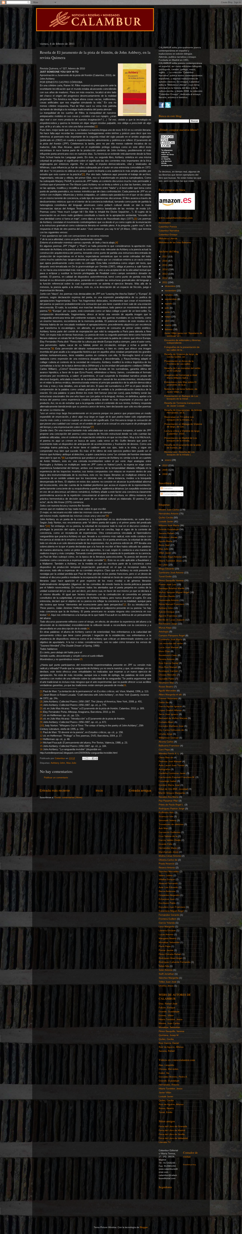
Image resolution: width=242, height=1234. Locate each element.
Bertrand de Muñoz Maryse (173, 718)
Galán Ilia (164, 702)
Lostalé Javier (166, 521)
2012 (165, 278)
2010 (165, 465)
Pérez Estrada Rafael (170, 954)
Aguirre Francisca (168, 616)
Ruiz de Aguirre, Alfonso (171, 1047)
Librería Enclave (167, 930)
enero (168, 460)
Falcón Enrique (167, 612)
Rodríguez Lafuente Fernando (174, 962)
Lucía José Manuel (168, 647)
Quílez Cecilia (166, 517)
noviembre (171, 290)
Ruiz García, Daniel (169, 1043)
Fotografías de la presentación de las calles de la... (182, 348)
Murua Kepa (165, 627)
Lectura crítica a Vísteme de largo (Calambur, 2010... (182, 432)
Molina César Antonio (170, 856)
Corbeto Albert (166, 722)
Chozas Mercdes (167, 675)
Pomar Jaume (166, 950)
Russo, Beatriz (166, 1108)
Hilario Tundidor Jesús (170, 561)
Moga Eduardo (166, 568)
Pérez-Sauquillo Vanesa (171, 580)
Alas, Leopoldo (166, 1065)
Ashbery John (58, 763)
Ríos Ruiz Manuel (168, 667)
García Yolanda (167, 923)
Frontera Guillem (167, 919)
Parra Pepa (165, 946)
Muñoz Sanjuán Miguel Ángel (174, 592)
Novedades (165, 223)
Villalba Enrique (167, 879)
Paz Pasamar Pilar (168, 800)
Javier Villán (165, 1092)
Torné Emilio (165, 576)
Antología (164, 631)
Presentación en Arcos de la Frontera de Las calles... (178, 362)
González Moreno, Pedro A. (173, 1077)
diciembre (170, 286)
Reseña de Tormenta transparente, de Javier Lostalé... (182, 404)
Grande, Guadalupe (169, 1011)
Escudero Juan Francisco (172, 907)
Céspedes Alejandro (169, 895)
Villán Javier (165, 553)
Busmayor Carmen (168, 671)
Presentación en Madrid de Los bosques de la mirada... (180, 439)
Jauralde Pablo (166, 679)
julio (167, 308)
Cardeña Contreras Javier (172, 773)
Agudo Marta (165, 541)
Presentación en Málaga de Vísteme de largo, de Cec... (183, 425)
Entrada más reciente (55, 790)
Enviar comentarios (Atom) (68, 797)
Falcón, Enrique (167, 1007)
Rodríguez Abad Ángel (170, 958)
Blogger (144, 1227)
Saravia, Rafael (167, 1051)
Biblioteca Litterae (168, 238)
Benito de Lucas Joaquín (172, 620)
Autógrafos (164, 769)
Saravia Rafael (166, 533)
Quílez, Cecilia (166, 1039)
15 (81, 659)
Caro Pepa (164, 749)
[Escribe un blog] (87, 758)
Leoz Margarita (167, 926)
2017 (165, 256)
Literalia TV (165, 1142)
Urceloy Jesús (166, 986)
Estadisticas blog (189, 1164)
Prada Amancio (167, 863)
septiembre (171, 299)
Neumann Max (166, 683)
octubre (169, 295)
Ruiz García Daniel (168, 663)
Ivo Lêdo (163, 565)
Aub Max (163, 828)
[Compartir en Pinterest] (96, 758)
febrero (169, 329)
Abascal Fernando (168, 883)
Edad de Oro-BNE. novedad (173, 789)
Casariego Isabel (167, 781)
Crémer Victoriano (168, 698)
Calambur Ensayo (168, 234)
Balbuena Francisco (169, 745)
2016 (165, 261)
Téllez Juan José (167, 982)
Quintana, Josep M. (169, 1035)
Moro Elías (164, 651)
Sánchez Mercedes (169, 871)
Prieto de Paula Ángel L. (171, 804)
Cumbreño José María (170, 639)
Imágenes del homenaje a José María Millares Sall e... (180, 376)
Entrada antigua (140, 790)
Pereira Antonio (167, 659)
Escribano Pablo (167, 903)
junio (168, 312)
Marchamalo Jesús (168, 852)
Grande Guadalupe (169, 529)
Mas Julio (71, 763)
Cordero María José (169, 785)
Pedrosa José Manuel (170, 761)
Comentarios (170, 494)
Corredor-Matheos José (171, 726)
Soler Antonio (166, 970)
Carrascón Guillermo (169, 832)
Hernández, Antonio (169, 1084)
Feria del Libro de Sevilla (172, 1134)
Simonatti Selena (167, 820)
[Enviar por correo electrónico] (83, 758)
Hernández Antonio (169, 513)
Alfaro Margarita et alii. (170, 694)
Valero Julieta (166, 875)
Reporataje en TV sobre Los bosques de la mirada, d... (179, 418)
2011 (165, 282)
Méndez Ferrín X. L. (169, 753)
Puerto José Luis (167, 584)
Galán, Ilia (164, 1073)
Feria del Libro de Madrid (172, 1130)
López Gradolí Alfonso (170, 710)
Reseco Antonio (167, 867)
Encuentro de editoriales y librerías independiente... (182, 341)
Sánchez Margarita (168, 978)
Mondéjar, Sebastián (169, 1027)
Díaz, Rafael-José (168, 1003)
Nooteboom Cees (168, 655)
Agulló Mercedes (167, 690)
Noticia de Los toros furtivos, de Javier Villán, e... (180, 390)
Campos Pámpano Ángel (172, 635)
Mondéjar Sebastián (169, 942)
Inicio (99, 790)
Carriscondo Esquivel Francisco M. (177, 777)
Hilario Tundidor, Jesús (170, 1019)
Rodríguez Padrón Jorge (171, 808)
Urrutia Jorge (165, 734)
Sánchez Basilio (167, 596)
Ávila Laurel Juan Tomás (171, 765)
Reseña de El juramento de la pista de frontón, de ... (182, 446)
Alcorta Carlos (166, 741)
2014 (165, 269)
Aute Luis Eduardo (168, 887)
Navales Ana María (168, 797)
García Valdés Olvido (170, 840)
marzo (168, 325)
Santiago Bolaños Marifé (171, 588)
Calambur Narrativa (169, 230)
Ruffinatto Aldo (166, 812)
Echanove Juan (167, 899)
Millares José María (169, 525)
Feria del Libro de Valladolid (173, 1138)
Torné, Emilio (165, 1112)
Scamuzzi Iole (166, 816)
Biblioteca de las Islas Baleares (175, 242)
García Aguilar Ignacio (170, 706)
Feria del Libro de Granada (173, 1126)
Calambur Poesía (168, 226)
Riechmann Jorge (168, 624)
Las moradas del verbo (171, 643)
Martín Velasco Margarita (172, 793)
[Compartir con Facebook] (93, 758)
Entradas (168, 488)
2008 (165, 474)
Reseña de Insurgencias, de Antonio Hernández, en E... (183, 411)
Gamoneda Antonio (169, 600)
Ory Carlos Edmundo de (171, 730)
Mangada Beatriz (167, 938)
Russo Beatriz (166, 686)
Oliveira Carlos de (168, 860)
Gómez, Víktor (166, 1015)
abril (167, 321)
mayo (168, 316)
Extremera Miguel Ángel (171, 911)
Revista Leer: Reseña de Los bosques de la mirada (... (179, 453)
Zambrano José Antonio (171, 572)
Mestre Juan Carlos (169, 509)
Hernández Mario (168, 848)
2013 (165, 274)
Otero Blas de (166, 757)
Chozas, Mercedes (168, 1069)
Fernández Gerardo (169, 915)
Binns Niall (164, 545)
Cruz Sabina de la (168, 836)
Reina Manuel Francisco (171, 604)
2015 (165, 265)
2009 (165, 470)
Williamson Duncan (169, 738)
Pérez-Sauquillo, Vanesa (171, 1031)
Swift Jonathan (166, 974)
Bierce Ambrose (167, 891)
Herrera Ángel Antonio (170, 557)
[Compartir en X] (90, 758)
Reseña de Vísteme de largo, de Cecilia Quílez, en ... (181, 355)
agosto (169, 303)
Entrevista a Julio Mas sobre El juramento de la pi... (180, 383)
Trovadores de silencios (171, 824)
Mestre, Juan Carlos (169, 1023)
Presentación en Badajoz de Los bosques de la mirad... (181, 397)
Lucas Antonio (166, 934)
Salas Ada (164, 966)
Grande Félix (165, 844)
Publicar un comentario (56, 777)
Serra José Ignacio (168, 714)
